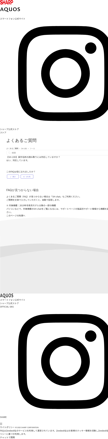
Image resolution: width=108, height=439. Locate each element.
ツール (32, 148)
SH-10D (24, 148)
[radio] (13, 177)
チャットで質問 (7, 437)
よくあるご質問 (12, 148)
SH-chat (56, 196)
